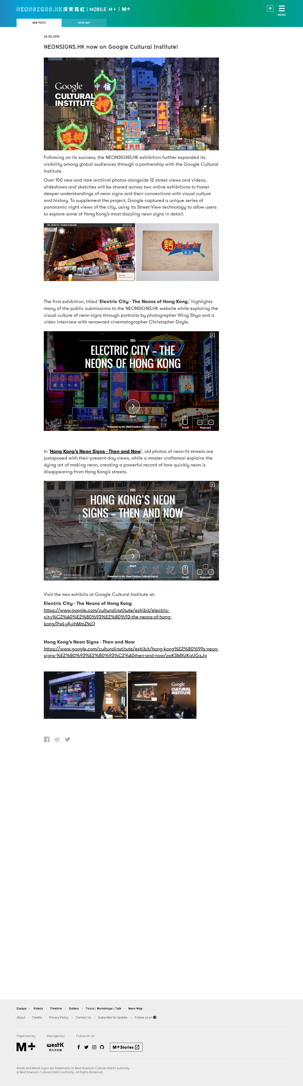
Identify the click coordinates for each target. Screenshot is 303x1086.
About (21, 1017)
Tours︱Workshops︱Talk (103, 1008)
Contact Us (83, 1017)
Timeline (56, 1008)
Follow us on (144, 1017)
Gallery (74, 1008)
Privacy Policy (59, 1017)
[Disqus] (131, 807)
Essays (21, 1008)
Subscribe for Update (113, 1017)
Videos (38, 1008)
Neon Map (135, 1008)
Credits (37, 1017)
